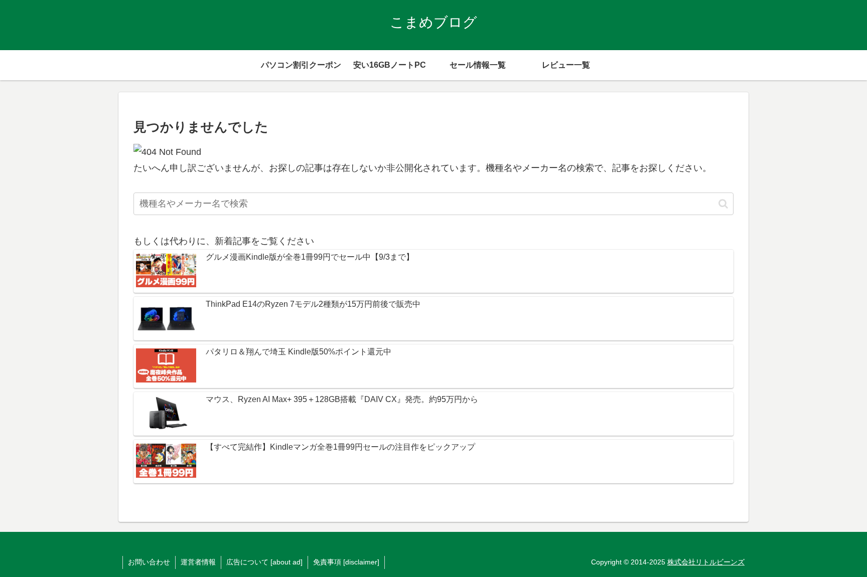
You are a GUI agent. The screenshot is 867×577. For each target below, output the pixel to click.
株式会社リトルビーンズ (706, 562)
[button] (723, 204)
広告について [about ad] (264, 562)
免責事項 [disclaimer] (346, 562)
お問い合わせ (149, 562)
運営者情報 (198, 562)
